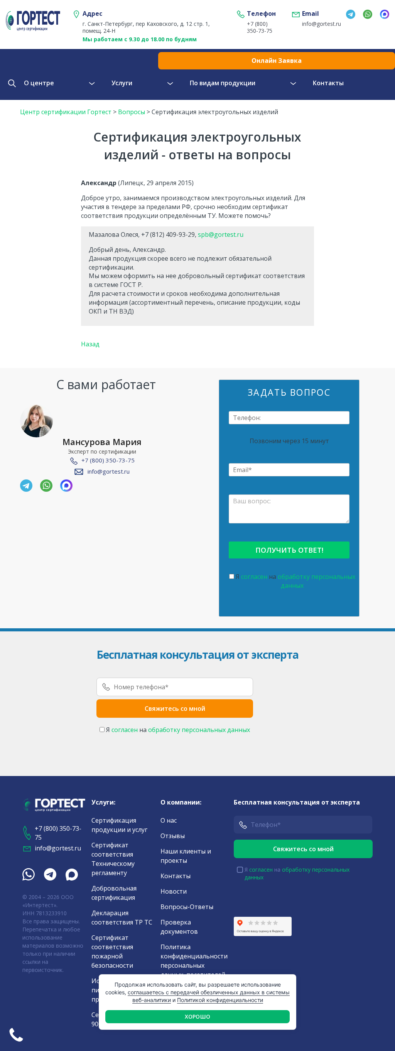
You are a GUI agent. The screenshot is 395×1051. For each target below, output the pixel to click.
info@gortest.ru (318, 23)
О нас (168, 820)
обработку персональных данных (199, 729)
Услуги (121, 83)
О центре (39, 83)
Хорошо (197, 1016)
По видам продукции (222, 83)
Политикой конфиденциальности (220, 1000)
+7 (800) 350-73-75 (259, 27)
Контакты (328, 83)
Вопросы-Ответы (186, 907)
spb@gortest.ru (220, 234)
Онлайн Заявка (277, 60)
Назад (90, 344)
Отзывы (172, 836)
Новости (173, 891)
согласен (254, 576)
